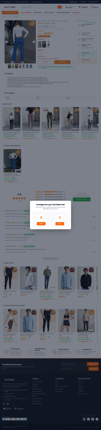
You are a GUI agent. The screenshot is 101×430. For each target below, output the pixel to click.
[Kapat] (68, 203)
